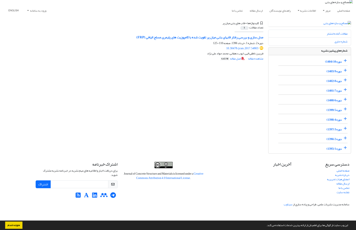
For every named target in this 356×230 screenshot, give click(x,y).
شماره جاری (341, 41)
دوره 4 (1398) (334, 120)
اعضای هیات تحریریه (338, 179)
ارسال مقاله (256, 10)
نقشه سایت (343, 192)
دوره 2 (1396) (334, 139)
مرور (327, 10)
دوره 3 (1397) (334, 129)
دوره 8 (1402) (334, 81)
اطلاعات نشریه (308, 10)
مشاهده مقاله (255, 58)
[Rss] (78, 196)
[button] (265, 225)
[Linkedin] (94, 196)
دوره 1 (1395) (334, 149)
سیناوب (288, 204)
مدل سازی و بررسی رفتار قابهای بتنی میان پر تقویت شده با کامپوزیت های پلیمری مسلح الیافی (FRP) (199, 37)
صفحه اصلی (343, 10)
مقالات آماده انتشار (337, 33)
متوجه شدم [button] (14, 225)
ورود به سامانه (38, 10)
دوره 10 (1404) (333, 61)
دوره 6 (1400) (334, 100)
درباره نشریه (342, 175)
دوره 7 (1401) (334, 90)
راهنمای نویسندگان (280, 10)
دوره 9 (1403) (334, 71)
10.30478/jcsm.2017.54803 (242, 48)
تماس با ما (237, 10)
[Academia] (86, 196)
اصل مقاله (231, 58)
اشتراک (43, 184)
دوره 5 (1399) (334, 110)
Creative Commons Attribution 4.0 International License (169, 176)
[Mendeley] (104, 196)
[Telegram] (113, 196)
